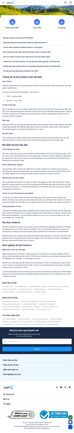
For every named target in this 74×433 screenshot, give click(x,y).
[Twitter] (69, 387)
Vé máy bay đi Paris (7, 286)
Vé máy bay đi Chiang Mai (48, 286)
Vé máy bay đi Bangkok (55, 319)
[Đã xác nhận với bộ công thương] (53, 414)
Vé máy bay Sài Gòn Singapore (28, 301)
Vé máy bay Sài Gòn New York (10, 309)
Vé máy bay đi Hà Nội (54, 321)
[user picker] (70, 2)
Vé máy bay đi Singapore (9, 319)
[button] (37, 38)
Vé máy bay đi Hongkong (54, 289)
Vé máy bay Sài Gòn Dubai (43, 309)
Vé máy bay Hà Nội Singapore (10, 301)
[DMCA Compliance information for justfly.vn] (21, 414)
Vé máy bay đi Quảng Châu (9, 289)
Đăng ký (37, 349)
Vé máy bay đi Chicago (40, 292)
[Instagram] (65, 387)
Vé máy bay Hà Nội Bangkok (29, 304)
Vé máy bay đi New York (25, 321)
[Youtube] (61, 387)
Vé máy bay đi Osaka (20, 286)
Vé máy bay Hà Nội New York (49, 306)
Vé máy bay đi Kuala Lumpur (24, 292)
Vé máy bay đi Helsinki (8, 292)
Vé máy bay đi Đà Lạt (8, 324)
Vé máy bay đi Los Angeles (9, 321)
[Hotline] (65, 2)
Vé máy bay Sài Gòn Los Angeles (31, 306)
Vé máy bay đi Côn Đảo (52, 324)
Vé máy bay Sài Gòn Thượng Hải (11, 304)
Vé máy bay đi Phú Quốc (22, 324)
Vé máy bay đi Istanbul (39, 289)
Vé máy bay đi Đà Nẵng (40, 321)
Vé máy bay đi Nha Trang (37, 324)
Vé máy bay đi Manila (34, 286)
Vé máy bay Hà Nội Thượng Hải (47, 301)
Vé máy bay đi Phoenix (24, 319)
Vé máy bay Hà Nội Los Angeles (11, 306)
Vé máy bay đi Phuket (63, 286)
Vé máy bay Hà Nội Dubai (27, 309)
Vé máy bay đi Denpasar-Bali (40, 319)
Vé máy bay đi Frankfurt (25, 289)
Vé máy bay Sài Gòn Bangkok (47, 304)
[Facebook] (57, 387)
